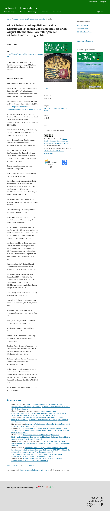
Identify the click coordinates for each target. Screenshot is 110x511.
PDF (48, 88)
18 (30, 465)
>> (33, 465)
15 (23, 465)
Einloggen (103, 2)
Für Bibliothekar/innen (84, 32)
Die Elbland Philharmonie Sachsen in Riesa (38, 459)
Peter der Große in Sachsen (35, 424)
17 (28, 465)
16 (25, 465)
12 (17, 465)
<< (8, 465)
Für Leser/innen (82, 25)
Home (9, 19)
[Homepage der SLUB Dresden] (42, 488)
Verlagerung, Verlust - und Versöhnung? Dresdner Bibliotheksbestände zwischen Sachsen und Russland (35, 436)
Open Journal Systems (85, 41)
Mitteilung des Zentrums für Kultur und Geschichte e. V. (33, 454)
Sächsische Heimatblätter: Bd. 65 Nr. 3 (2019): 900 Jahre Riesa (37, 460)
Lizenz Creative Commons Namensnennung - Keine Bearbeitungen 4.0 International (56, 141)
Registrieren (93, 2)
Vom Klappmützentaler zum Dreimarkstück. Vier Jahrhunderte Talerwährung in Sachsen (36, 406)
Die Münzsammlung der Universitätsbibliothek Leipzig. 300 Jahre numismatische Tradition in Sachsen (39, 412)
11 (15, 465)
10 (13, 465)
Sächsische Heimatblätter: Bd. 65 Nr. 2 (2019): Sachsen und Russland (40, 438)
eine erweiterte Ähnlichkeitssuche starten (35, 470)
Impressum (57, 12)
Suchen (102, 12)
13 (19, 465)
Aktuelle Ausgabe (10, 12)
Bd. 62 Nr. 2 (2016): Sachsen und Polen (32, 19)
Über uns (44, 12)
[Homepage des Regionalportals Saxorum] (50, 488)
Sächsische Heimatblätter (20, 8)
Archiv (22, 12)
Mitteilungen (32, 12)
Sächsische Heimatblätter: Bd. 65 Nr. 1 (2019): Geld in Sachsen (34, 415)
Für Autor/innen (82, 29)
